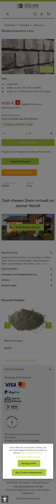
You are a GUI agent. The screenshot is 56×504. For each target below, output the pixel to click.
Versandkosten (26, 486)
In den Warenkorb (28, 142)
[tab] (27, 258)
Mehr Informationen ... (32, 453)
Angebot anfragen (20, 161)
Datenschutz (22, 457)
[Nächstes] (50, 69)
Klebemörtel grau (13, 340)
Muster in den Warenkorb (19, 172)
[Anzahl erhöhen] (51, 133)
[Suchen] (35, 14)
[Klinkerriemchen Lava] (27, 56)
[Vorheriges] (43, 69)
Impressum (35, 457)
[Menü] (7, 14)
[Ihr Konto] (42, 14)
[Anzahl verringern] (4, 133)
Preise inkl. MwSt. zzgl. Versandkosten (19, 118)
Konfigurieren (29, 463)
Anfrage (35, 440)
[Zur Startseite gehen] (28, 6)
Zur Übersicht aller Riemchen (20, 360)
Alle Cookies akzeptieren (29, 472)
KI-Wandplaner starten (28, 227)
